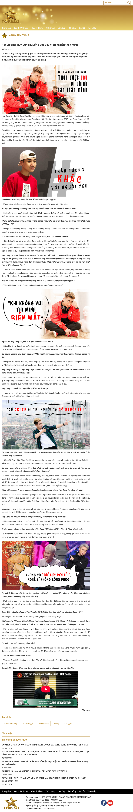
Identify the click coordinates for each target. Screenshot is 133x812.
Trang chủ (6, 28)
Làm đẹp (61, 28)
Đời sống (72, 28)
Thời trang (50, 28)
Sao (15, 28)
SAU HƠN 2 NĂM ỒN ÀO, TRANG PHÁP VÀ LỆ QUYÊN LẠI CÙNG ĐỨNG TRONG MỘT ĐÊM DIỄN (45, 745)
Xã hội (82, 28)
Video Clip (92, 28)
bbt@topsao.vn (48, 808)
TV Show (24, 28)
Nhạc (33, 28)
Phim (40, 28)
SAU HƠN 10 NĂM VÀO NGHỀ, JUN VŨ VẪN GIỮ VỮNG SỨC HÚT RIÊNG (34, 771)
